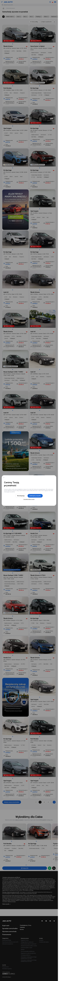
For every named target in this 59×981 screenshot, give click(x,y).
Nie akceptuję (20, 495)
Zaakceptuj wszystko (35, 495)
